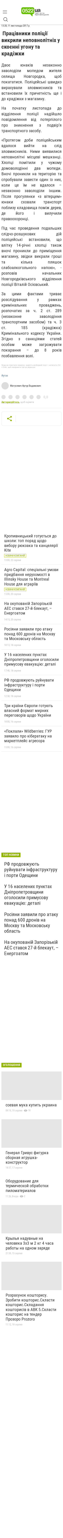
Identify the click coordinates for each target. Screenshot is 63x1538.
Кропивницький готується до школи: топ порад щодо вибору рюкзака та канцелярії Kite (31, 543)
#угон (4, 375)
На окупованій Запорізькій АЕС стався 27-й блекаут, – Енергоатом (28, 608)
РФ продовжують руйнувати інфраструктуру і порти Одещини (29, 685)
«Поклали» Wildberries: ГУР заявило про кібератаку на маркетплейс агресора (28, 736)
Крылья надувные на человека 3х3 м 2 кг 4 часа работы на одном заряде (30, 1243)
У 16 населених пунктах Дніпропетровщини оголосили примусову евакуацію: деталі (31, 659)
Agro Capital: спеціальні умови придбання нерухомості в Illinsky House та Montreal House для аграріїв (31, 577)
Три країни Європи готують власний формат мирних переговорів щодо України (28, 710)
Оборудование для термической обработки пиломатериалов (27, 1186)
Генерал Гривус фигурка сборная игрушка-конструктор (27, 1157)
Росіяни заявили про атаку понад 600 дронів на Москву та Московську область (29, 634)
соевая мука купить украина (31, 1105)
